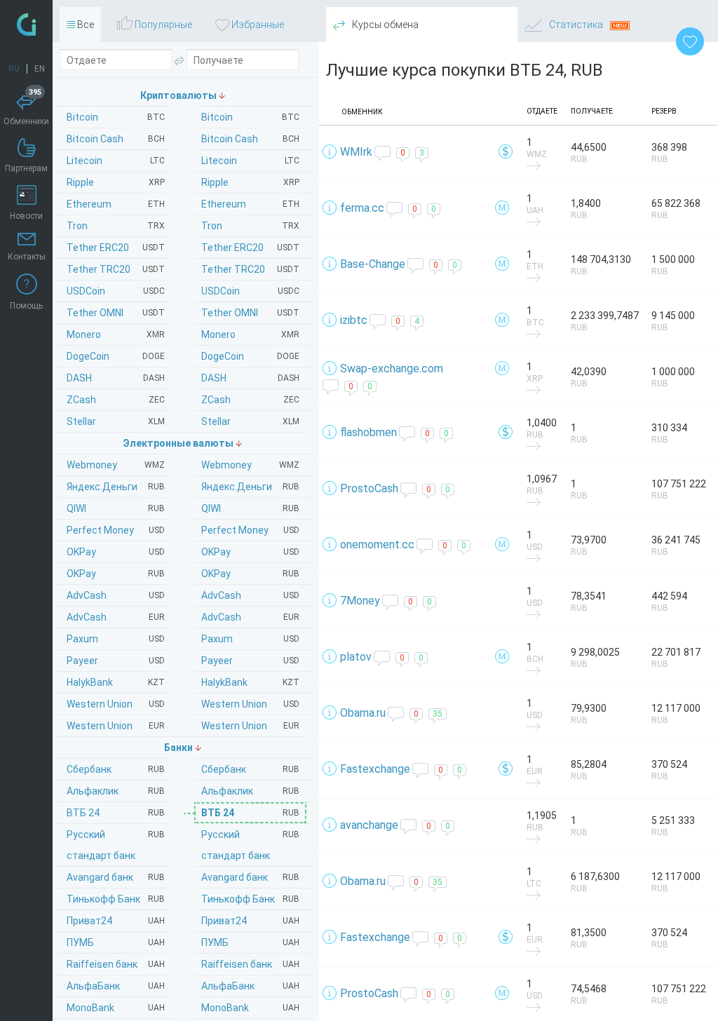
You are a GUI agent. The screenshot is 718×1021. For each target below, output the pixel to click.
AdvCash (250, 595)
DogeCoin (250, 356)
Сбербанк (250, 769)
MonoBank (250, 1007)
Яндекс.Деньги (250, 486)
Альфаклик (250, 791)
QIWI (250, 508)
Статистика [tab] (576, 24)
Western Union (250, 704)
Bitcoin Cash (250, 138)
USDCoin (250, 291)
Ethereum (250, 204)
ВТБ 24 (250, 812)
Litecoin (250, 160)
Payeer (250, 660)
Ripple (250, 182)
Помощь (26, 306)
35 (437, 714)
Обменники (26, 108)
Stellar (250, 421)
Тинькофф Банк (250, 899)
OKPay (250, 551)
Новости (26, 216)
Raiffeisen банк (250, 964)
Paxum (250, 638)
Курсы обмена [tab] (384, 24)
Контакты (27, 257)
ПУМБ (250, 942)
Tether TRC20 (250, 269)
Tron (250, 225)
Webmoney (250, 465)
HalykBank (250, 682)
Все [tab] (84, 24)
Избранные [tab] (256, 24)
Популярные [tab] (162, 24)
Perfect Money (250, 530)
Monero (250, 334)
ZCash (250, 399)
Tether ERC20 (250, 247)
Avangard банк (250, 877)
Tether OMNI (250, 312)
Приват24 (250, 920)
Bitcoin (250, 117)
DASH (250, 378)
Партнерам (26, 168)
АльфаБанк (250, 986)
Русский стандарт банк (250, 845)
